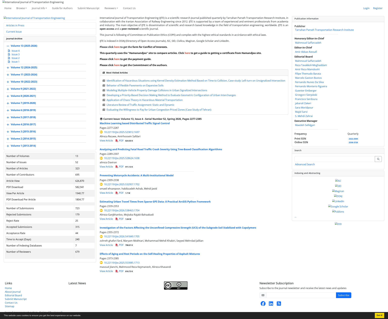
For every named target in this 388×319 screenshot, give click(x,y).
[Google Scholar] (338, 206)
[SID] (338, 185)
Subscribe (343, 295)
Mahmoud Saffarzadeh (308, 42)
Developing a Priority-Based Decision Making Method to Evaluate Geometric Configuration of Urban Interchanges (171, 95)
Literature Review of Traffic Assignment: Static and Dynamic (140, 104)
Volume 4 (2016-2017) (23, 124)
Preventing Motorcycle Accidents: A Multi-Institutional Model (137, 175)
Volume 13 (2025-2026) (24, 46)
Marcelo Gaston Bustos (308, 78)
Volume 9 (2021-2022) (23, 89)
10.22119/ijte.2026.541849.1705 (121, 236)
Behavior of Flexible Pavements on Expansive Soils (135, 85)
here (117, 47)
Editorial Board (13, 295)
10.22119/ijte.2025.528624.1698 (121, 158)
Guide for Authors (62, 8)
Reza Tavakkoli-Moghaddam (311, 65)
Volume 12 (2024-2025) (24, 67)
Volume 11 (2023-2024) (24, 74)
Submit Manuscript (88, 8)
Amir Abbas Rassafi (306, 51)
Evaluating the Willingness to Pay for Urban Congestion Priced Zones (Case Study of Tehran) (159, 109)
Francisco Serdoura (306, 99)
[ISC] (338, 180)
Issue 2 (15, 58)
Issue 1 (15, 61)
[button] (82, 315)
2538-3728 (353, 142)
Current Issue (14, 31)
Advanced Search (305, 164)
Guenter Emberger (306, 90)
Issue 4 (15, 50)
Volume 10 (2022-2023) (24, 81)
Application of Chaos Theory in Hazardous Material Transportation (145, 100)
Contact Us (129, 8)
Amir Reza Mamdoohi (307, 69)
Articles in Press (15, 25)
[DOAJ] (338, 196)
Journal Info (38, 8)
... (295, 216)
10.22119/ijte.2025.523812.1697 (121, 132)
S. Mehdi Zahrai (304, 116)
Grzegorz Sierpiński (306, 94)
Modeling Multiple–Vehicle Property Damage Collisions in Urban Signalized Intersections (157, 90)
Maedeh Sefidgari (305, 125)
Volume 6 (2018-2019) (23, 110)
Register (378, 8)
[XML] (204, 119)
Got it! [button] (379, 315)
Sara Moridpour (304, 107)
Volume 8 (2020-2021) (23, 96)
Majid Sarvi (301, 111)
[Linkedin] (271, 304)
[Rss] (279, 304)
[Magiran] (338, 191)
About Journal (13, 291)
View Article (106, 140)
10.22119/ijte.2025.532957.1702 (121, 184)
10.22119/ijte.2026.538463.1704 (121, 210)
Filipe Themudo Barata (308, 73)
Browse (20, 8)
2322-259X (353, 139)
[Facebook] (263, 304)
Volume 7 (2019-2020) (23, 103)
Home (7, 8)
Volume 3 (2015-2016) (23, 131)
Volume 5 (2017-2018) (23, 117)
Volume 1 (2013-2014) (23, 146)
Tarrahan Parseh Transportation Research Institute (324, 30)
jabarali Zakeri (303, 103)
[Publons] (338, 211)
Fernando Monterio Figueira (311, 86)
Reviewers (110, 8)
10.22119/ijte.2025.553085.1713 (121, 262)
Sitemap (9, 306)
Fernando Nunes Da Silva (309, 82)
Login (366, 8)
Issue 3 (15, 54)
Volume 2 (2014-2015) (23, 138)
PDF (125, 140)
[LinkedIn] (338, 201)
